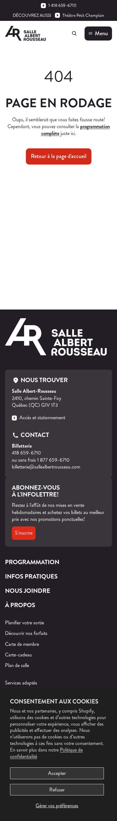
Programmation (32, 562)
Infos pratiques (31, 576)
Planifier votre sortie (24, 622)
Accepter (57, 773)
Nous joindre (27, 590)
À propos (20, 605)
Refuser (57, 789)
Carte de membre (22, 644)
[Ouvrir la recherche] (74, 33)
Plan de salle (17, 665)
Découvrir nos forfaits (26, 633)
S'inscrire (23, 532)
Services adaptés (21, 682)
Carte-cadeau (18, 654)
